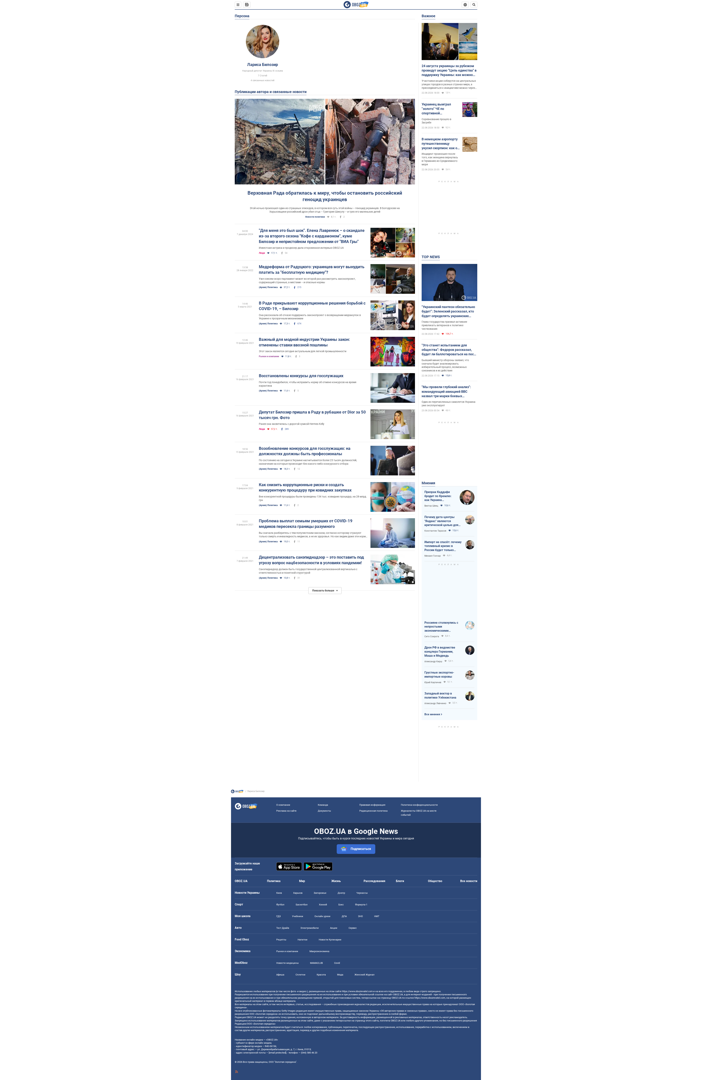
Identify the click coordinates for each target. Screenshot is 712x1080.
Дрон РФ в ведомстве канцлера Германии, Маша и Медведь (439, 651)
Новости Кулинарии (330, 939)
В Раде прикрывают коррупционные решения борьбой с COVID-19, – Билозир (312, 306)
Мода (340, 974)
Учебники (297, 916)
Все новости (468, 881)
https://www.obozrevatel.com (357, 991)
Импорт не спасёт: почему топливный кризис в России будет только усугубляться (443, 546)
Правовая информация (372, 804)
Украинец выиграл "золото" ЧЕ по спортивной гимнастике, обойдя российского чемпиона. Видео (440, 109)
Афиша (280, 974)
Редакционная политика (373, 810)
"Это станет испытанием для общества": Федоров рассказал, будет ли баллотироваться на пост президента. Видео (448, 350)
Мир (302, 881)
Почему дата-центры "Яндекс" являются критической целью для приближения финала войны (441, 521)
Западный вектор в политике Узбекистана (440, 695)
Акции (333, 928)
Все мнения (432, 714)
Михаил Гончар (432, 556)
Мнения (428, 483)
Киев (279, 893)
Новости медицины (287, 963)
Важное (428, 16)
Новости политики (315, 217)
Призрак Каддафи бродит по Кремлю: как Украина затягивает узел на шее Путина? (437, 496)
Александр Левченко (435, 703)
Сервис (353, 928)
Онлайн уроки (322, 916)
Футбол (280, 904)
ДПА (344, 916)
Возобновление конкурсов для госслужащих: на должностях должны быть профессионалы (304, 451)
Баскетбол (302, 904)
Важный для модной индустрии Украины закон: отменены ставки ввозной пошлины (304, 342)
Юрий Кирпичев (432, 682)
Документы (324, 810)
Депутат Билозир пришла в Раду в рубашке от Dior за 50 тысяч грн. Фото (312, 415)
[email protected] (277, 1052)
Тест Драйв (282, 928)
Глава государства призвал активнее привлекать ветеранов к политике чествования (444, 325)
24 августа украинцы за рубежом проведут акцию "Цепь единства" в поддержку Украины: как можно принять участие (449, 70)
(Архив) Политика (268, 287)
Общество (435, 881)
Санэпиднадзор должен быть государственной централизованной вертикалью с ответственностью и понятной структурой (308, 571)
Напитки (302, 939)
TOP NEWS (431, 257)
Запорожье (320, 893)
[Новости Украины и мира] (237, 792)
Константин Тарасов (435, 531)
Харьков (297, 893)
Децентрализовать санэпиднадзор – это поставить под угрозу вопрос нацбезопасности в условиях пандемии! (311, 560)
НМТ (376, 916)
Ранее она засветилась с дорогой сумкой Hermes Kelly (291, 423)
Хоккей (323, 904)
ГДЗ (278, 916)
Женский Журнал (365, 974)
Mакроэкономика (319, 951)
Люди (262, 253)
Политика (274, 881)
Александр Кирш (433, 661)
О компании (283, 804)
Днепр (341, 893)
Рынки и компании (269, 356)
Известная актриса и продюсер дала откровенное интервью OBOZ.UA (301, 247)
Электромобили (309, 928)
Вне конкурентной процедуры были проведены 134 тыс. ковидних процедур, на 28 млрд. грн (313, 498)
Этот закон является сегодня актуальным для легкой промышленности (302, 351)
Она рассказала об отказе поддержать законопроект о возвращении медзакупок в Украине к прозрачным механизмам (310, 317)
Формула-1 (361, 904)
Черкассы (362, 893)
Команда (323, 804)
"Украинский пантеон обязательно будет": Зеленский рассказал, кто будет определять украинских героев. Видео (448, 311)
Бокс (341, 904)
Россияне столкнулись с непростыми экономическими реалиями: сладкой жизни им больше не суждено (443, 627)
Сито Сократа (431, 636)
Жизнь (336, 881)
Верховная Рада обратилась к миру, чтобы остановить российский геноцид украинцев (325, 196)
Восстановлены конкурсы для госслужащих (301, 375)
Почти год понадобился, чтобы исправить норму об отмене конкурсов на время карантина (307, 384)
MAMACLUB (316, 963)
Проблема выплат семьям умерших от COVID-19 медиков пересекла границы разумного (305, 524)
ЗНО (360, 916)
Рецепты (281, 939)
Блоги (400, 881)
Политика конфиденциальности (419, 804)
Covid (337, 963)
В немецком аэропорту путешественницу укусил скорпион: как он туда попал (440, 143)
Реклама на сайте (286, 810)
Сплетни (300, 974)
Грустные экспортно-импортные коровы (439, 674)
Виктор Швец (431, 506)
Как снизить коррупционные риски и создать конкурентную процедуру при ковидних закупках (305, 487)
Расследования (374, 881)
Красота (321, 974)
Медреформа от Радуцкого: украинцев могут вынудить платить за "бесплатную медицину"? (311, 269)
